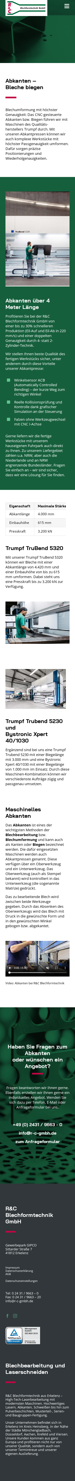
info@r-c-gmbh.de (19, 1301)
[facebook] (7, 1316)
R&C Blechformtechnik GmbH (27, 319)
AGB (8, 1274)
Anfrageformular (30, 1107)
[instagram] (15, 1316)
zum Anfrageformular (37, 1141)
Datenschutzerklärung (19, 1271)
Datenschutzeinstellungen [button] (21, 1281)
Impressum (12, 1267)
